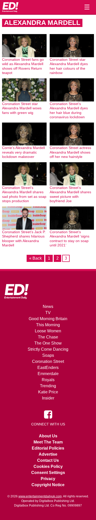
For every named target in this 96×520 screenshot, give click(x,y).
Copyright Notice (48, 485)
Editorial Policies (48, 448)
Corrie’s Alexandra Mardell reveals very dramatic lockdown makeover (23, 152)
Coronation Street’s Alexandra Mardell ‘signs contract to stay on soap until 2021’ (69, 238)
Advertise (48, 454)
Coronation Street (48, 361)
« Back (35, 258)
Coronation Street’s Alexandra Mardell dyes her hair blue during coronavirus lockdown (69, 110)
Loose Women (48, 331)
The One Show (48, 343)
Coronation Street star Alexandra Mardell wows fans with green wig (21, 108)
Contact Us (48, 460)
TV (48, 312)
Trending (48, 386)
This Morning (48, 325)
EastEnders (48, 367)
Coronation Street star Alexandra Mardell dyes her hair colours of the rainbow (69, 66)
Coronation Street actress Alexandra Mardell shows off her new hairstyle (70, 152)
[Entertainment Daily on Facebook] (48, 414)
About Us (48, 436)
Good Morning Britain (48, 319)
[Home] (10, 7)
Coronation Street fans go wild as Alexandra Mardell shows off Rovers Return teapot (23, 66)
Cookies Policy (48, 466)
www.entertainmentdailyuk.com (40, 496)
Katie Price (48, 392)
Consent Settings (48, 472)
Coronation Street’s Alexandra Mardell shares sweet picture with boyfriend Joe (70, 194)
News (48, 306)
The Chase (48, 337)
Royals (48, 380)
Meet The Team (48, 442)
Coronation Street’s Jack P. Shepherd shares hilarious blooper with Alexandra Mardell (24, 238)
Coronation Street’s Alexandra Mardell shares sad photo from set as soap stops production (24, 194)
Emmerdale (48, 374)
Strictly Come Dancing (48, 349)
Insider (48, 398)
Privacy (48, 479)
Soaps (48, 355)
